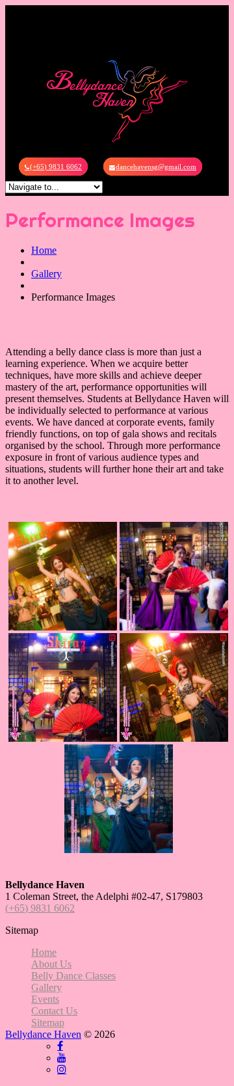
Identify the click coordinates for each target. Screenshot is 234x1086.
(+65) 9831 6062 (56, 166)
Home (44, 250)
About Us (51, 964)
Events (45, 999)
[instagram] (61, 1069)
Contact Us (54, 1010)
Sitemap (47, 1022)
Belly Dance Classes (73, 975)
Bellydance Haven (43, 1034)
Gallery (46, 273)
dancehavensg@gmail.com (156, 166)
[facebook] (60, 1045)
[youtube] (61, 1057)
